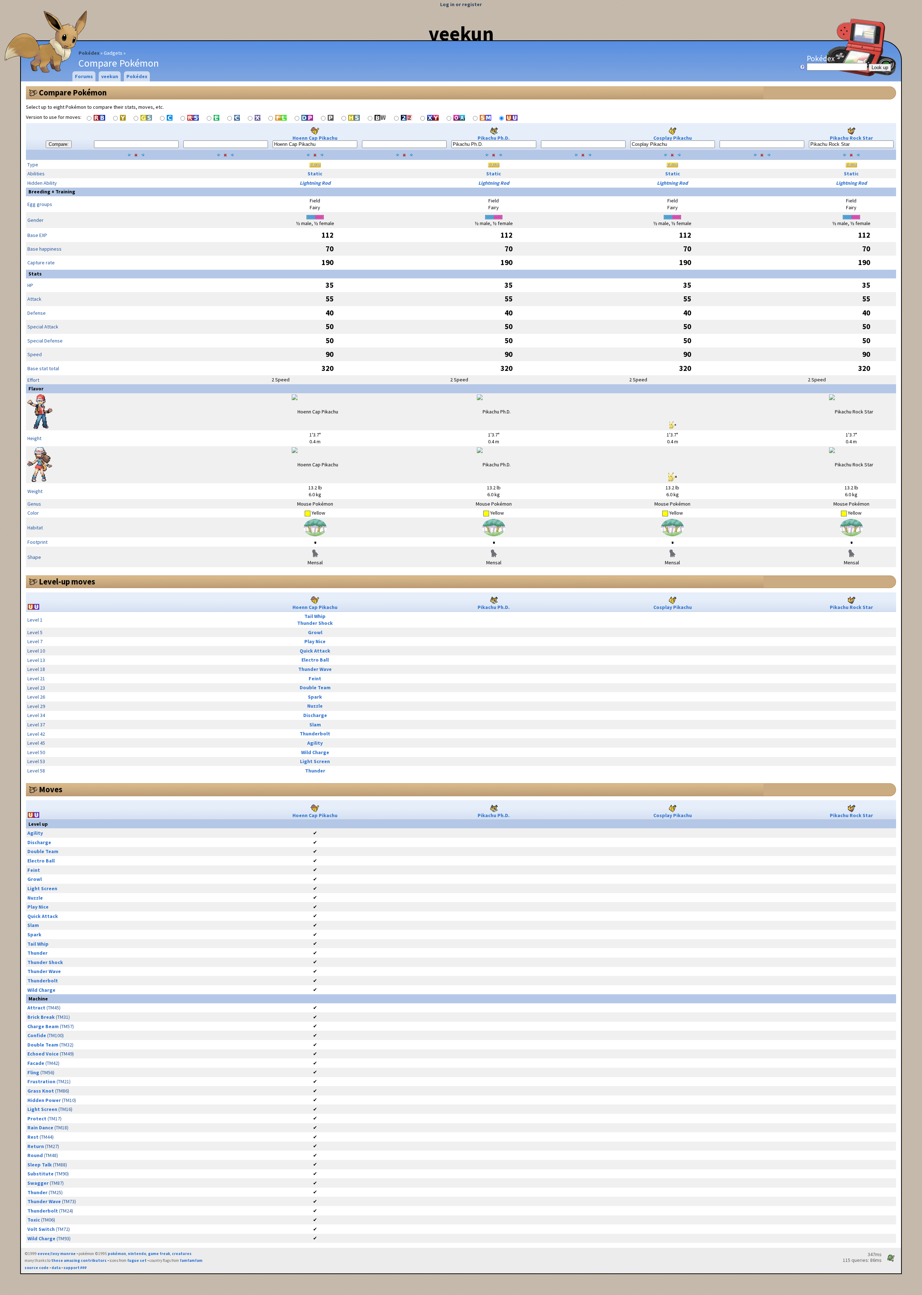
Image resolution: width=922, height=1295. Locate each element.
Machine (38, 998)
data (56, 1267)
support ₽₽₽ (75, 1267)
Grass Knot (40, 1091)
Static (315, 173)
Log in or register (461, 4)
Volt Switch (41, 1229)
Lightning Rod (315, 183)
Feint (315, 678)
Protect (36, 1118)
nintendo (137, 1253)
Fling (33, 1072)
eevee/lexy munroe (56, 1253)
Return (35, 1146)
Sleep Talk (39, 1164)
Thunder (315, 770)
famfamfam (191, 1260)
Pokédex (89, 53)
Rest (33, 1137)
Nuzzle (315, 706)
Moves (50, 789)
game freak (159, 1253)
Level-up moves (67, 582)
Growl (315, 632)
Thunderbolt (315, 733)
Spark (315, 697)
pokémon (117, 1253)
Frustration (41, 1081)
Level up (38, 824)
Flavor (36, 388)
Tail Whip (315, 616)
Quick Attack (315, 651)
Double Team (315, 687)
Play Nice (315, 641)
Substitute (40, 1173)
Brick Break (41, 1017)
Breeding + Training (51, 191)
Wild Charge (315, 752)
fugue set (137, 1260)
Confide (36, 1035)
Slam (315, 724)
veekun (461, 33)
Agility (315, 743)
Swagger (38, 1183)
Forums (84, 76)
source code (36, 1267)
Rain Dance (40, 1127)
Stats (35, 273)
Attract (36, 1007)
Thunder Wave (315, 669)
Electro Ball (315, 660)
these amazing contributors (79, 1260)
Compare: (59, 144)
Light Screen (315, 761)
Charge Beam (43, 1026)
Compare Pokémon (73, 93)
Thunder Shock (315, 623)
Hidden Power (44, 1100)
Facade (35, 1063)
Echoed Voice (43, 1053)
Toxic (33, 1219)
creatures (182, 1253)
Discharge (315, 715)
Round (35, 1155)
